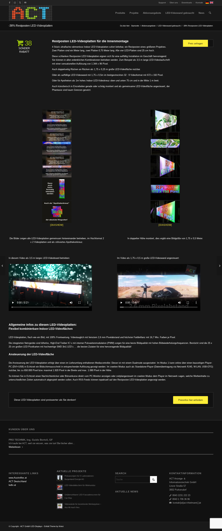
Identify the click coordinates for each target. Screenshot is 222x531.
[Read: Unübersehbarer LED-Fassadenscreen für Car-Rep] (60, 496)
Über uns (174, 3)
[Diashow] (56, 225)
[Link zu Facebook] (9, 2)
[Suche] (210, 13)
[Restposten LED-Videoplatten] (57, 121)
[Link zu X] (20, 2)
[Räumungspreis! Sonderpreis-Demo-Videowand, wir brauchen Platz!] (2, 265)
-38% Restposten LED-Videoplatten (31, 25)
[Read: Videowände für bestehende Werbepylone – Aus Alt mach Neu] (60, 506)
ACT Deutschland (17, 481)
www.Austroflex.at (18, 477)
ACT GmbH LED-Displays (31, 526)
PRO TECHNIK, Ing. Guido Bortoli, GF (31, 439)
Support (162, 3)
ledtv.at (12, 485)
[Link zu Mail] (25, 2)
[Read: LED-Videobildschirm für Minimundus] (60, 487)
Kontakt (199, 3)
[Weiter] (208, 442)
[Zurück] (14, 442)
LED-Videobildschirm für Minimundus (80, 485)
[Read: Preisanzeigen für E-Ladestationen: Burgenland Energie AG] (60, 478)
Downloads (187, 3)
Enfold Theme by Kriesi (53, 526)
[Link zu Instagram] (14, 2)
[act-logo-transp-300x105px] (30, 13)
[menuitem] (162, 2)
